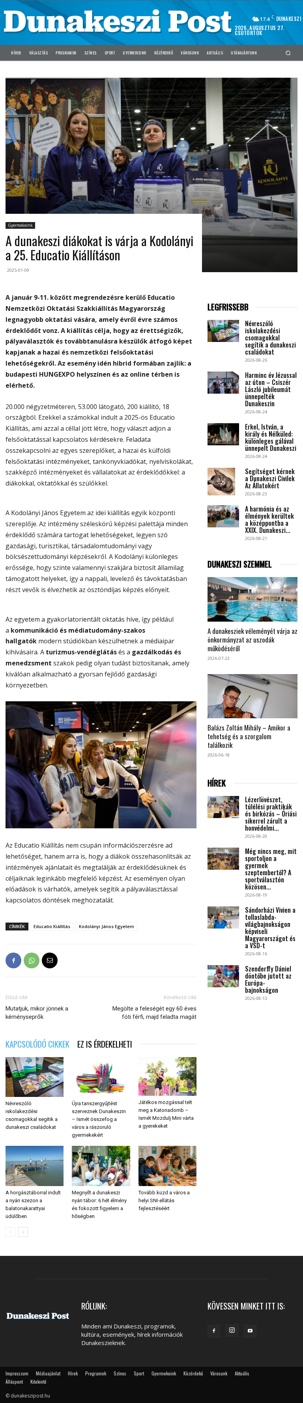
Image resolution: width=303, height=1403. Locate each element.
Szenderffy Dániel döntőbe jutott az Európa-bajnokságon (268, 979)
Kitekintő (38, 1381)
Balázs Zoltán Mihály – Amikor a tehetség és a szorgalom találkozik (249, 736)
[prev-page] (10, 1232)
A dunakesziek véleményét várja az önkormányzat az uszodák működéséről (252, 639)
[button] (288, 52)
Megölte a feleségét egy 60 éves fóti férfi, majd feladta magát (154, 1012)
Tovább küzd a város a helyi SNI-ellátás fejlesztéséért (164, 1200)
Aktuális (242, 1373)
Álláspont (14, 1381)
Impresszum (17, 1373)
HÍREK (217, 783)
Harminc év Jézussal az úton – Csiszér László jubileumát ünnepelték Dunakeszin (271, 389)
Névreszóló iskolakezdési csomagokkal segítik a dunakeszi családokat (270, 338)
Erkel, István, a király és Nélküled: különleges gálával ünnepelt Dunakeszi (270, 437)
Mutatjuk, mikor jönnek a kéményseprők (37, 1012)
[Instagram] (232, 1330)
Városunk (218, 1373)
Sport (139, 1373)
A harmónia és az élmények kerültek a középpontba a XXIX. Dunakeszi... (269, 519)
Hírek (73, 1373)
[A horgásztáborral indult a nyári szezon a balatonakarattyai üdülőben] (35, 1166)
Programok (95, 1373)
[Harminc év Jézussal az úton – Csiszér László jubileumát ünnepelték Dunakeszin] (223, 383)
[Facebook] (13, 960)
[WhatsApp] (31, 960)
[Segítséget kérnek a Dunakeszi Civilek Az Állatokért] (223, 481)
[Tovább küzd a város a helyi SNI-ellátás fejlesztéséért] (167, 1166)
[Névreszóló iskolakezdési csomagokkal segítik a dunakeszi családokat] (35, 1077)
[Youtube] (250, 1331)
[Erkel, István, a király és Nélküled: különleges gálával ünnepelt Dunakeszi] (223, 434)
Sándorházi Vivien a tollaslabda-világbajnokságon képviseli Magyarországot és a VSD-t (270, 927)
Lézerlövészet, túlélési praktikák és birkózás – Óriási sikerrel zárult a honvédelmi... (271, 814)
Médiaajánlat (48, 1373)
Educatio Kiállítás (52, 926)
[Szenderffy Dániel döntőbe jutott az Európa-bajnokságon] (223, 976)
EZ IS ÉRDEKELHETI (104, 1044)
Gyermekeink (20, 225)
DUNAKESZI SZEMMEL (240, 564)
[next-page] (23, 1232)
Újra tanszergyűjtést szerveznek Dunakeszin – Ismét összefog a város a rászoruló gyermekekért (99, 1119)
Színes (120, 1373)
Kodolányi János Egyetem (106, 926)
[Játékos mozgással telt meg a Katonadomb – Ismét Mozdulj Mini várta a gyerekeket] (167, 1076)
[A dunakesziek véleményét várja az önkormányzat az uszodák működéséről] (252, 599)
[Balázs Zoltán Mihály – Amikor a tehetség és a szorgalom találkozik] (252, 696)
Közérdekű (193, 1373)
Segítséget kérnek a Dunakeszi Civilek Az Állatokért (270, 478)
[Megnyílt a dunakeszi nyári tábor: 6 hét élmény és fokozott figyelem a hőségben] (101, 1166)
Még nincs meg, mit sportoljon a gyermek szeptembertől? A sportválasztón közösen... (271, 868)
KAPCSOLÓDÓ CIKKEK (37, 1044)
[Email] (50, 960)
